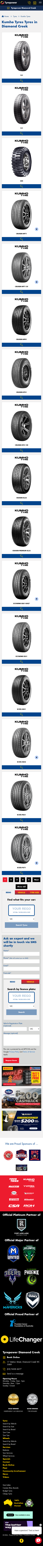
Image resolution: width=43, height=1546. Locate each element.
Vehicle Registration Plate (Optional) (12, 1024)
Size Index (7, 1485)
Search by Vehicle (9, 1424)
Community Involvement (14, 1471)
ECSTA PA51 (21, 815)
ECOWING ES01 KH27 (21, 603)
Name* (6, 950)
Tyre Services (8, 1453)
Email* (6, 965)
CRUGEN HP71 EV (21, 287)
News (5, 1474)
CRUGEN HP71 (21, 234)
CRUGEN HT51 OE (21, 445)
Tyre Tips (6, 1435)
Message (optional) (10, 1033)
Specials (6, 1459)
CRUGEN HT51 (21, 392)
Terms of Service (29, 1052)
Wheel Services (8, 1456)
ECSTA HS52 (21, 762)
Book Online (8, 1465)
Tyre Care (6, 1432)
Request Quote (11, 1060)
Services (6, 1447)
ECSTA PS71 (21, 868)
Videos (6, 1477)
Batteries (6, 1450)
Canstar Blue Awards (10, 1488)
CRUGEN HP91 (21, 339)
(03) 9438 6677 (14, 1369)
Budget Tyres (7, 1491)
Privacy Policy (14, 1052)
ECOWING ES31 (21, 656)
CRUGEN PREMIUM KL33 (21, 551)
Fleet (5, 1468)
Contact (6, 1462)
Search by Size (8, 1426)
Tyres (5, 1420)
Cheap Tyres (7, 1494)
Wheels (6, 1438)
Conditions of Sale (29, 1535)
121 (21, 75)
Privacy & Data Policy (15, 1535)
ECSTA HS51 (21, 709)
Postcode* (7, 973)
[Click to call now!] (29, 3)
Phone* (15, 958)
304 (21, 181)
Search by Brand (9, 1429)
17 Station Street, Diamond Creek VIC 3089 (23, 1363)
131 (21, 128)
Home (6, 16)
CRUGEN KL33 (21, 498)
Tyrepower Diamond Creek (23, 8)
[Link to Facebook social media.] (22, 1541)
